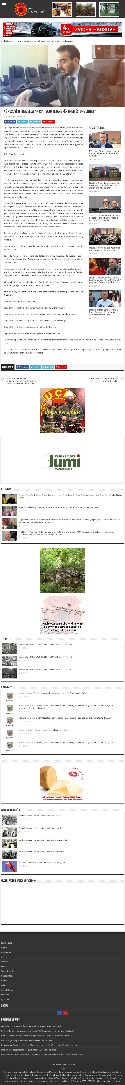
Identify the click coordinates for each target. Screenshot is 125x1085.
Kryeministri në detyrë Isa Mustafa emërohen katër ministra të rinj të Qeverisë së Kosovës (22, 380)
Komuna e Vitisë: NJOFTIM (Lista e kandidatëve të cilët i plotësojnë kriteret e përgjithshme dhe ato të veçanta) (66, 742)
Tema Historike (7, 971)
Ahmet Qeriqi (7, 990)
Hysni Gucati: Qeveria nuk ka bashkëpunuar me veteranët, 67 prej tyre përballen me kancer (105, 279)
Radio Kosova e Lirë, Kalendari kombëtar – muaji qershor (43, 840)
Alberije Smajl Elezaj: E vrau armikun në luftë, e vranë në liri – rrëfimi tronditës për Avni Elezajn (59, 507)
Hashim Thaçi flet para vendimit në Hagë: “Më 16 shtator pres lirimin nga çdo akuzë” (105, 185)
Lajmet (12, 41)
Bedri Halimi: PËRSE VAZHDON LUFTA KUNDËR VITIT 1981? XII (46, 645)
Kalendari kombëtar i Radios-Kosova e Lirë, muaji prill (42, 862)
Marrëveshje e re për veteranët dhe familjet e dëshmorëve (104, 248)
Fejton (4, 985)
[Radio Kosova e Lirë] (62, 9)
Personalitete (7, 976)
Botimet (4, 980)
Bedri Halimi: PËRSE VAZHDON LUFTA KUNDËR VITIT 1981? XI (45, 657)
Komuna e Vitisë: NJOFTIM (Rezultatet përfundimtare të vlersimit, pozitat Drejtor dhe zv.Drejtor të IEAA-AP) (65, 718)
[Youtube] (65, 1013)
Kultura (4, 966)
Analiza (4, 957)
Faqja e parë (6, 943)
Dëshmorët (6, 952)
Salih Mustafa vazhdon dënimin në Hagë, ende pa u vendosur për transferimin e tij (104, 217)
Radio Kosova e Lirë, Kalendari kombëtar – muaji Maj (41, 851)
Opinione (5, 995)
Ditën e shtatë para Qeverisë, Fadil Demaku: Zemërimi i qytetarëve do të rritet (103, 312)
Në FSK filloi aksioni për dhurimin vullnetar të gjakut (103, 378)
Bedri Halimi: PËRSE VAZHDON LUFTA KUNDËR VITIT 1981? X (45, 669)
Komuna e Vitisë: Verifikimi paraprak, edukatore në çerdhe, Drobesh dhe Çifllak (53, 693)
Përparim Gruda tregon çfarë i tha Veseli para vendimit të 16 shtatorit (104, 153)
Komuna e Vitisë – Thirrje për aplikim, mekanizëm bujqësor (44, 730)
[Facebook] (59, 1013)
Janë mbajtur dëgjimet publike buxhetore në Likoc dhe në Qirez (28, 1050)
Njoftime (5, 999)
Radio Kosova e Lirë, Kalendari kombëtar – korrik (40, 828)
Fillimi (5, 41)
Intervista (5, 962)
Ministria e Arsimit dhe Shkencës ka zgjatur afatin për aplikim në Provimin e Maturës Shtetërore (42, 1054)
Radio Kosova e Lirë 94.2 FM (62, 1065)
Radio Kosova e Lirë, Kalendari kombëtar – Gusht (40, 816)
